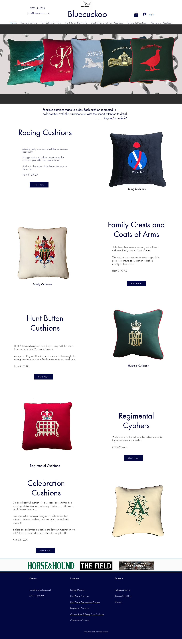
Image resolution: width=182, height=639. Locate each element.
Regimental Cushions (79, 608)
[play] (176, 101)
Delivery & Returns (122, 590)
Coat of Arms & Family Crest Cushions (87, 614)
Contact (118, 602)
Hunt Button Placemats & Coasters (85, 602)
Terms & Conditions (123, 596)
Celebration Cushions (79, 620)
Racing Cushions (77, 590)
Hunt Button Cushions (79, 596)
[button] (136, 14)
